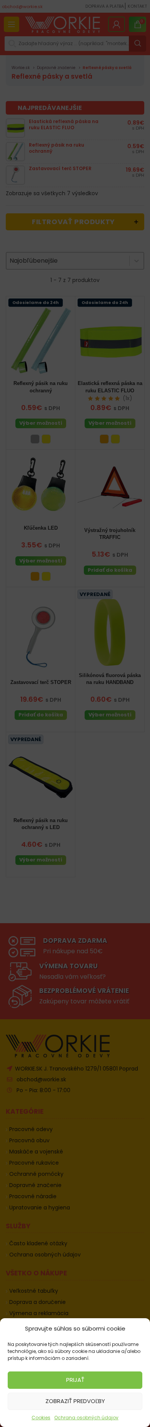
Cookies (41, 1417)
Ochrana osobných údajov (86, 1417)
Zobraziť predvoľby (75, 1401)
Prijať (75, 1380)
